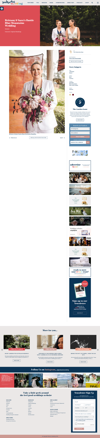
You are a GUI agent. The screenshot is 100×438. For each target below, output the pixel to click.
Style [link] (29, 409)
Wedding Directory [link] (10, 419)
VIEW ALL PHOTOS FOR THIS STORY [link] (38, 137)
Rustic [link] (70, 73)
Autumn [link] (71, 89)
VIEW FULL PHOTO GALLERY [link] (76, 61)
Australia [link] (71, 82)
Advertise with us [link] (53, 414)
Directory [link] (70, 2)
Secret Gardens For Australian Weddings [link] (17, 353)
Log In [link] (51, 406)
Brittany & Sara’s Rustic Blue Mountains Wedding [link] (22, 134)
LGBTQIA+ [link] (71, 71)
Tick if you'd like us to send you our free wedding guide (84, 420)
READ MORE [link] (80, 119)
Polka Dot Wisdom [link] (83, 349)
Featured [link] (31, 2)
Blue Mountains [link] (73, 84)
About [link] (51, 401)
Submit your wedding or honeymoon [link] (58, 412)
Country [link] (71, 78)
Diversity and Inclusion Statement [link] (57, 403)
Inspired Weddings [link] (16, 31)
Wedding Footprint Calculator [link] (12, 414)
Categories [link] (30, 401)
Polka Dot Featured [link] (17, 349)
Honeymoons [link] (60, 2)
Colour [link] (29, 406)
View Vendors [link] (80, 136)
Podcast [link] (80, 2)
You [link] (37, 2)
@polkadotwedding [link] (63, 370)
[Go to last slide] (2, 350)
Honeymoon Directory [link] (11, 421)
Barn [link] (70, 77)
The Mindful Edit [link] (9, 413)
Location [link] (30, 408)
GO (88, 142)
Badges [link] (51, 416)
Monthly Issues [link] (31, 414)
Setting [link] (29, 411)
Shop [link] (87, 2)
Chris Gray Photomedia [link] (75, 58)
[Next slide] (98, 350)
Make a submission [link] (54, 411)
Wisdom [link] (44, 2)
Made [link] (51, 2)
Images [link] (29, 404)
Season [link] (29, 413)
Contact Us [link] (52, 404)
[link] (2, 8)
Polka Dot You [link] (50, 349)
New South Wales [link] (73, 85)
